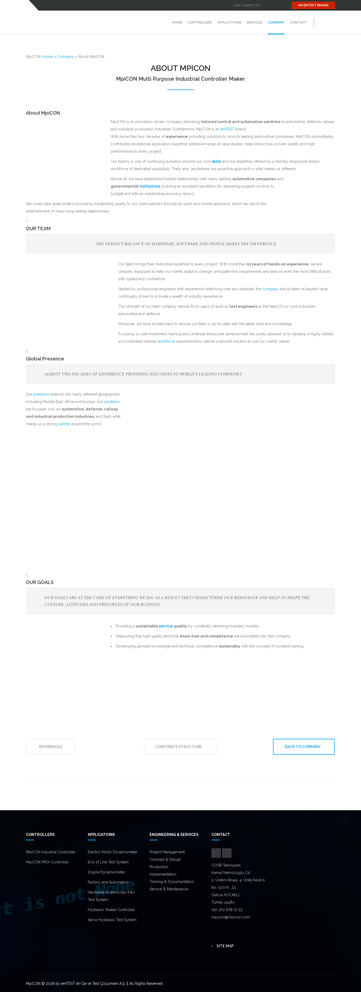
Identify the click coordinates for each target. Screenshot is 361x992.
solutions (112, 402)
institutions (149, 186)
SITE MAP (225, 946)
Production (159, 867)
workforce (166, 341)
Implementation (163, 874)
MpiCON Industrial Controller (50, 852)
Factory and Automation (108, 882)
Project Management (167, 852)
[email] (281, 5)
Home (47, 57)
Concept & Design (165, 859)
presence (41, 394)
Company (65, 57)
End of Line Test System (108, 862)
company (270, 289)
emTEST (227, 129)
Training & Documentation (172, 882)
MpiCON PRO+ (38, 862)
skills (216, 161)
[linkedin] (273, 5)
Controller (60, 862)
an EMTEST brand (313, 5)
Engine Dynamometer (106, 872)
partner (64, 424)
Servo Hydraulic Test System (112, 920)
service (166, 626)
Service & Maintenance (169, 889)
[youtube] (265, 5)
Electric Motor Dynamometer (112, 852)
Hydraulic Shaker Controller (111, 910)
